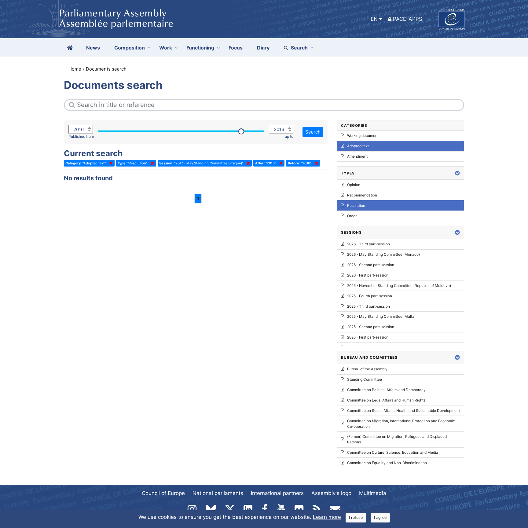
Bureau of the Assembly (367, 369)
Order (352, 216)
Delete (110, 163)
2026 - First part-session (367, 275)
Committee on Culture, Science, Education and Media (392, 452)
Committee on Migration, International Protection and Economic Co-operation (401, 424)
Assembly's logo (331, 493)
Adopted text (358, 146)
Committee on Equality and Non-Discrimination (387, 462)
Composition (129, 48)
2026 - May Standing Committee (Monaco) (383, 254)
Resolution (356, 205)
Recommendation (362, 195)
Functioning (200, 48)
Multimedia (372, 493)
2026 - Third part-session (368, 244)
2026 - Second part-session (370, 264)
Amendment (357, 156)
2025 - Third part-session (368, 306)
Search (299, 48)
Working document (363, 135)
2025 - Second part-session (370, 326)
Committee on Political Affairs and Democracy (386, 389)
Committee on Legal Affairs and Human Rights (386, 400)
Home (74, 69)
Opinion (353, 184)
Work (165, 48)
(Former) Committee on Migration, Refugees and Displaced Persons (397, 439)
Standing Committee (364, 379)
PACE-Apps (407, 19)
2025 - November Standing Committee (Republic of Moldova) (399, 285)
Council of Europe (163, 493)
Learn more (327, 517)
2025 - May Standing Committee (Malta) (381, 316)
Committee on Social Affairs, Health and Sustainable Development (403, 410)
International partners (277, 493)
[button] (457, 173)
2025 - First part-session (367, 337)
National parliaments (218, 493)
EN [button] (374, 19)
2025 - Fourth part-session (369, 296)
